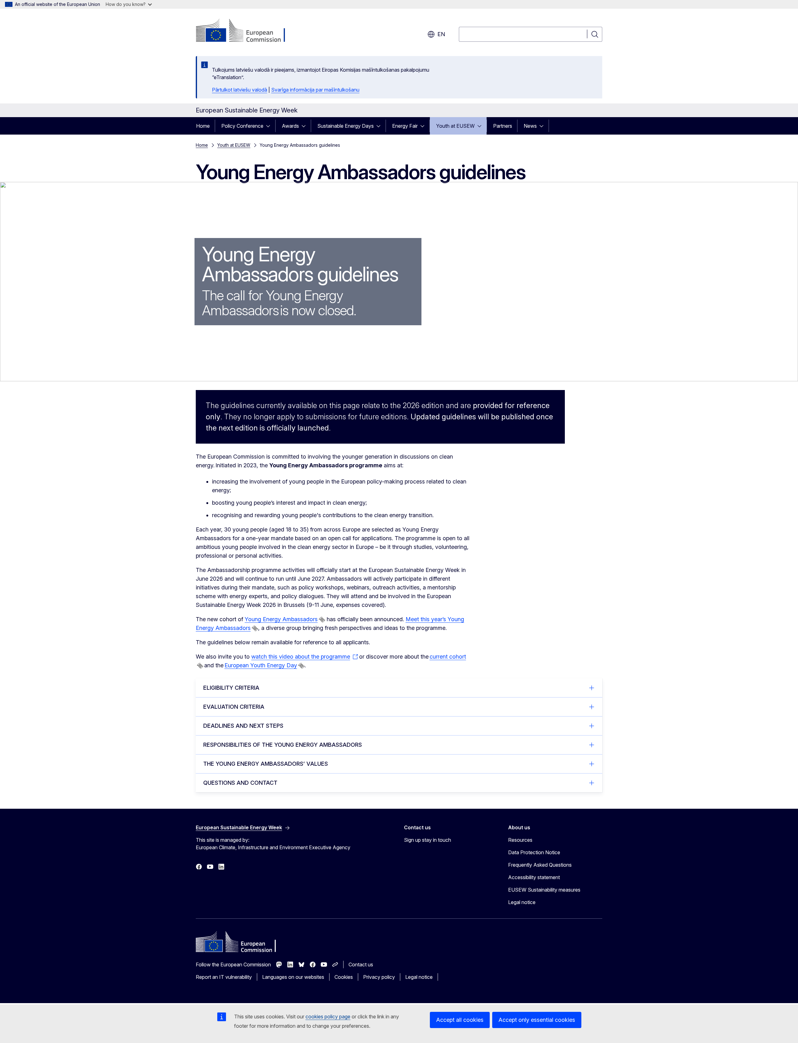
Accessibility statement (534, 877)
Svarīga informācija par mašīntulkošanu (315, 90)
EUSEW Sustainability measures (544, 890)
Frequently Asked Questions (540, 865)
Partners (502, 126)
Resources (520, 840)
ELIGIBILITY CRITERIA (231, 687)
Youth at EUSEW (455, 126)
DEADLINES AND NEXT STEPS (243, 725)
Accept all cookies (459, 1020)
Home (203, 126)
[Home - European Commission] (246, 31)
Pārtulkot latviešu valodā (239, 90)
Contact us (361, 964)
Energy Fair (405, 126)
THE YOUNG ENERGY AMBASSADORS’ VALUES (265, 763)
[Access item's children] (270, 126)
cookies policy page (327, 1016)
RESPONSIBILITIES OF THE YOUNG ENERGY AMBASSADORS (282, 744)
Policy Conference (242, 126)
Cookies (343, 977)
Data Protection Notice (534, 852)
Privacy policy (379, 977)
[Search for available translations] (322, 620)
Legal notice (522, 902)
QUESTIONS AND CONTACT (240, 782)
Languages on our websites (293, 977)
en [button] (441, 34)
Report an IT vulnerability (224, 977)
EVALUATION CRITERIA (233, 706)
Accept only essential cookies (536, 1020)
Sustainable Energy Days (345, 126)
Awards (290, 126)
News (530, 126)
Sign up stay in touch (427, 840)
